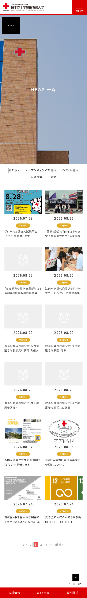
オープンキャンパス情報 (40, 170)
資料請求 (73, 593)
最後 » (59, 544)
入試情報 (14, 593)
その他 (52, 177)
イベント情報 (70, 170)
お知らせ (14, 170)
